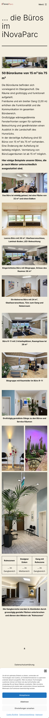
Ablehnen (24, 702)
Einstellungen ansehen (24, 708)
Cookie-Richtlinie (12, 714)
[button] (45, 671)
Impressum (39, 714)
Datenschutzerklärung (26, 714)
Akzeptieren (24, 695)
